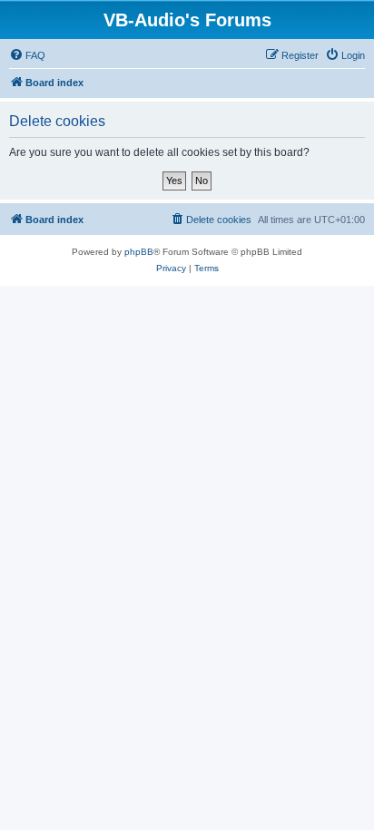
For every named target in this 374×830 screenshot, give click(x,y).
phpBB (138, 252)
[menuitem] (27, 55)
